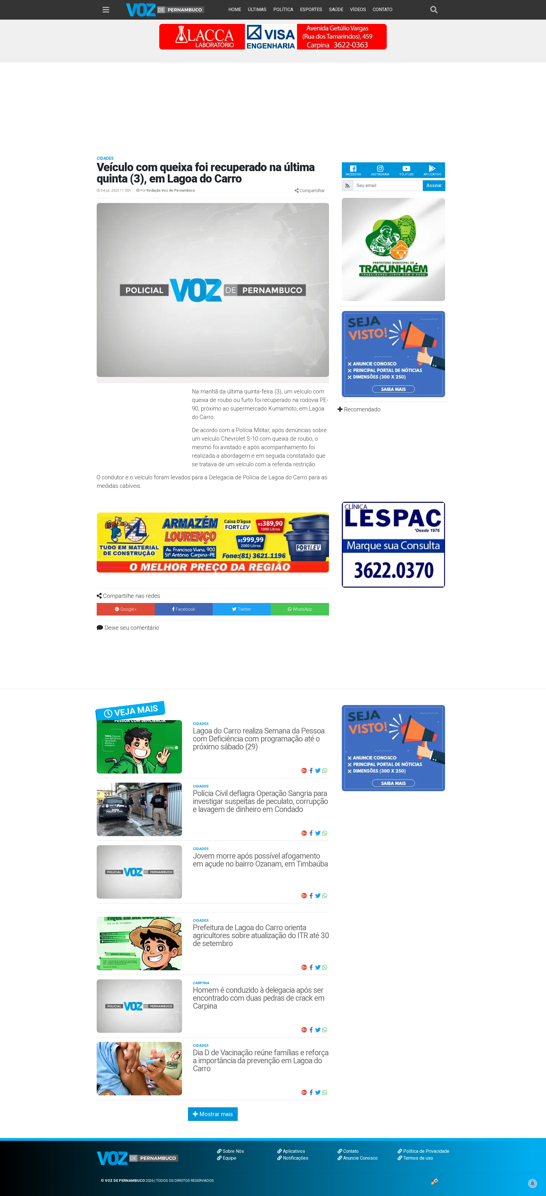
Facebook (353, 174)
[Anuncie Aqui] (393, 353)
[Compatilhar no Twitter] (318, 770)
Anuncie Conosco (360, 1158)
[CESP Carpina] (211, 547)
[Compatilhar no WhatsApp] (325, 770)
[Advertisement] (273, 105)
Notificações (295, 1158)
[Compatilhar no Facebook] (311, 770)
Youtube (406, 174)
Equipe (229, 1158)
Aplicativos (293, 1151)
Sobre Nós (233, 1151)
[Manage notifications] (532, 1183)
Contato (350, 1151)
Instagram (380, 174)
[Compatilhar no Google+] (304, 770)
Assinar (434, 185)
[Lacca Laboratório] (273, 36)
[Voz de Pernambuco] (165, 9)
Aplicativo (432, 174)
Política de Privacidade (425, 1151)
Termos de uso (417, 1158)
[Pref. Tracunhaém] (393, 249)
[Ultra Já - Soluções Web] (435, 1181)
